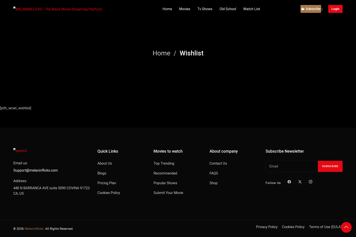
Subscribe (330, 166)
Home (161, 53)
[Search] (321, 9)
